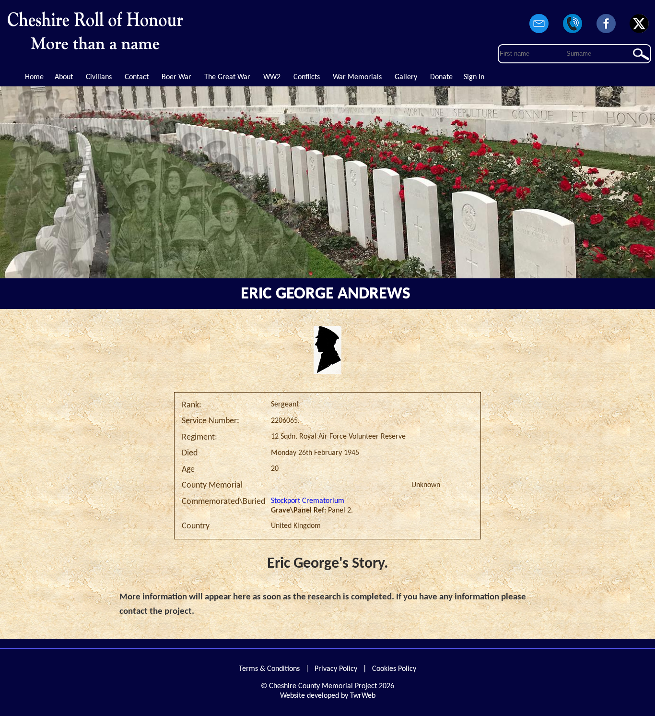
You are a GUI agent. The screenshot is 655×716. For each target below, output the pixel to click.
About (64, 77)
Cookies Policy (394, 669)
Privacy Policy (336, 669)
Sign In (474, 77)
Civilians (99, 77)
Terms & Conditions (269, 669)
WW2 (272, 77)
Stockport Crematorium (307, 501)
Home (34, 77)
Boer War (176, 77)
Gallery (406, 77)
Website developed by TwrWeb (327, 696)
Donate (441, 77)
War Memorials (357, 77)
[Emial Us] (539, 33)
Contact (137, 77)
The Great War (227, 77)
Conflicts (306, 77)
